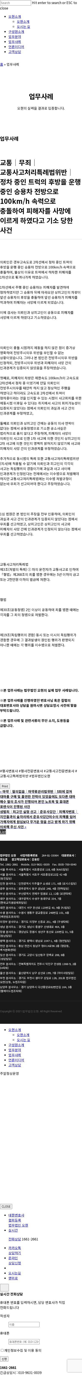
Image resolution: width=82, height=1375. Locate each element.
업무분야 (14, 1049)
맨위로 (13, 1278)
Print (5, 786)
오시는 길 (23, 1039)
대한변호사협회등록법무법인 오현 (18, 1220)
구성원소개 (16, 1044)
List (3, 831)
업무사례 (14, 1054)
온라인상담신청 (14, 1260)
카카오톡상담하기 (14, 1250)
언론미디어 (16, 1059)
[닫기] (4, 1287)
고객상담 (14, 1064)
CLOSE (6, 1207)
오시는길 (14, 1272)
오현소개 (14, 1029)
